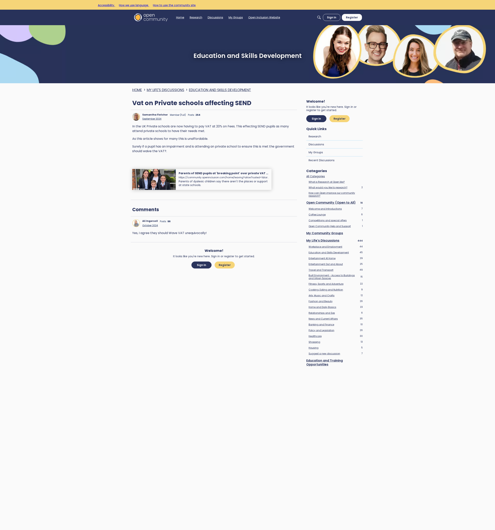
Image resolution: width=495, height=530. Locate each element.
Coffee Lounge (336, 214)
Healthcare (336, 336)
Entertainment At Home (336, 258)
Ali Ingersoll (150, 221)
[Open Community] (151, 17)
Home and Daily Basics (336, 307)
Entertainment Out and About (336, 264)
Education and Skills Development (336, 252)
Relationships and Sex (336, 313)
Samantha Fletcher (155, 114)
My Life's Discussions (334, 241)
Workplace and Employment (336, 246)
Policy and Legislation (336, 330)
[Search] (319, 17)
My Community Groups (324, 233)
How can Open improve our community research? (332, 194)
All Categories (315, 176)
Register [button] (225, 265)
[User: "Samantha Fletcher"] (136, 117)
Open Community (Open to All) (334, 203)
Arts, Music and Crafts (336, 295)
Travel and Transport (336, 270)
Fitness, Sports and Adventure (336, 284)
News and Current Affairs (336, 318)
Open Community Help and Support (336, 226)
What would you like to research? (336, 187)
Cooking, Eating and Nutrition (336, 289)
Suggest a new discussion (336, 353)
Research (315, 136)
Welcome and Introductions (336, 208)
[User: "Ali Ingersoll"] (136, 223)
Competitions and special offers (336, 220)
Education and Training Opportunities (324, 362)
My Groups (316, 152)
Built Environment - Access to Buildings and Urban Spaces (336, 277)
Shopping (336, 342)
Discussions (316, 144)
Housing (336, 347)
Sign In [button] (201, 265)
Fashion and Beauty (336, 301)
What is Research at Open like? (327, 181)
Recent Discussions (322, 160)
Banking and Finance (336, 324)
